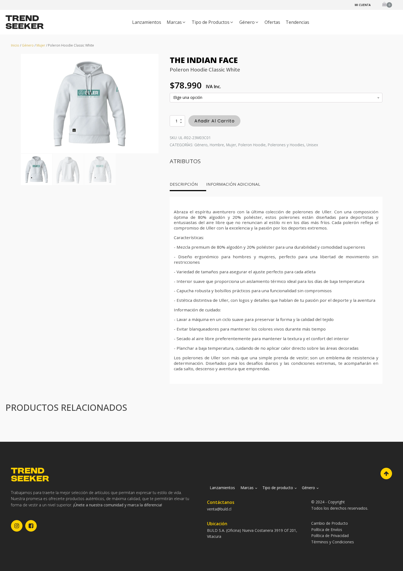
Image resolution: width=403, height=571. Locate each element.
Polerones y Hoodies (286, 144)
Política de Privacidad (330, 535)
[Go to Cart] (387, 4)
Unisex (312, 144)
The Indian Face (204, 59)
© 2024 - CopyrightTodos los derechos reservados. (339, 504)
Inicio (15, 45)
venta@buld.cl (219, 509)
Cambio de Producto (329, 523)
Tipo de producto (277, 487)
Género (28, 45)
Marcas (247, 487)
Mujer (40, 45)
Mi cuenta (363, 5)
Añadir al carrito (214, 121)
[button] (176, 22)
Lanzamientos (222, 487)
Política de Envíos (326, 529)
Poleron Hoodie (252, 144)
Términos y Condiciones (332, 541)
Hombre (217, 144)
